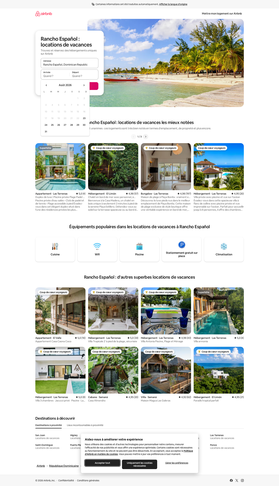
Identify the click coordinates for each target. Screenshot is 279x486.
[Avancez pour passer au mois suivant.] (84, 85)
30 (84, 124)
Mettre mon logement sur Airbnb (222, 13)
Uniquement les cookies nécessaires (139, 464)
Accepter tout (102, 462)
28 (71, 124)
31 (46, 131)
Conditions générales (88, 480)
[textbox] (55, 76)
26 (58, 124)
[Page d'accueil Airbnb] (43, 13)
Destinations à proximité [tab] (48, 425)
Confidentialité (66, 480)
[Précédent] (133, 136)
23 (84, 118)
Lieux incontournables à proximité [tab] (85, 425)
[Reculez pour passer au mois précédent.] (46, 85)
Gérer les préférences (176, 462)
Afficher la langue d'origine (173, 4)
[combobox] (69, 65)
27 (65, 124)
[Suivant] (145, 136)
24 (46, 124)
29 (78, 124)
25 (52, 124)
